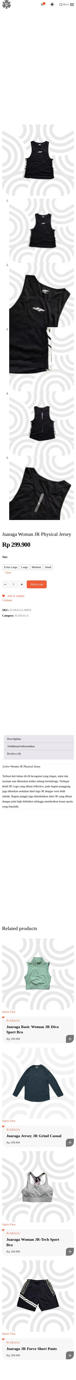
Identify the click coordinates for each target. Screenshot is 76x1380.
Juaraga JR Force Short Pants (31, 1348)
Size (4, 556)
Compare (7, 600)
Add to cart (36, 584)
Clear (8, 572)
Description (14, 738)
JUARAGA (21, 615)
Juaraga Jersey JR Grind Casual (33, 1136)
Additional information (21, 746)
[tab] (39, 739)
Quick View (9, 1011)
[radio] (11, 567)
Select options (70, 1039)
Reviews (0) (14, 753)
